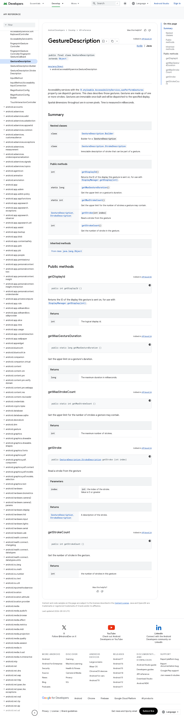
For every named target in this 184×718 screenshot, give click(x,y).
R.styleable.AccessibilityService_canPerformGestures (111, 89)
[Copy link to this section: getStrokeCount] (73, 532)
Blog (44, 682)
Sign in (177, 3)
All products (147, 698)
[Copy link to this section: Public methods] (76, 267)
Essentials (35, 3)
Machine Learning (74, 663)
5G (67, 682)
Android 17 (118, 659)
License (55, 711)
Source (45, 673)
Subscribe (148, 711)
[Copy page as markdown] (112, 41)
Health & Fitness (73, 668)
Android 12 (118, 682)
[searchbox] (19, 25)
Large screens (95, 662)
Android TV (94, 680)
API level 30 (147, 277)
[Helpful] (145, 30)
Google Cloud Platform (125, 698)
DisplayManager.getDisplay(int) (100, 180)
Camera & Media (73, 673)
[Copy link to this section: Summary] (66, 115)
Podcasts (46, 686)
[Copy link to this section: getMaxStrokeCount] (78, 392)
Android (46, 659)
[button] (19, 107)
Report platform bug (169, 659)
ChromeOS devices (98, 671)
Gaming (69, 659)
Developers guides (145, 669)
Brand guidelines (69, 711)
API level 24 (147, 39)
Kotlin (140, 46)
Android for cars (96, 675)
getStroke (87, 212)
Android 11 (118, 686)
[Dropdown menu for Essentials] (44, 3)
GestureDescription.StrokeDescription (104, 146)
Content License (122, 603)
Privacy (69, 677)
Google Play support (169, 670)
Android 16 (118, 663)
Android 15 (118, 668)
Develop (56, 3)
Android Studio (161, 3)
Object (62, 58)
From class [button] (66, 251)
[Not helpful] (149, 30)
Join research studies (170, 675)
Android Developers (56, 30)
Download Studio (144, 678)
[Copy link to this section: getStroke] (64, 448)
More (74, 3)
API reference (12, 14)
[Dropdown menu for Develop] (64, 3)
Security (46, 668)
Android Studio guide (146, 665)
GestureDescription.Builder (97, 133)
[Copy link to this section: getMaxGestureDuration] (84, 336)
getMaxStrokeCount (92, 200)
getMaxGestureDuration (94, 187)
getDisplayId (89, 171)
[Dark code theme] (150, 285)
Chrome (91, 698)
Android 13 (118, 677)
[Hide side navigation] (35, 713)
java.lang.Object (55, 66)
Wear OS (93, 666)
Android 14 (118, 673)
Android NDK (143, 683)
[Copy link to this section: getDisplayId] (68, 277)
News (44, 677)
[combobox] (105, 3)
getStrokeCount (90, 225)
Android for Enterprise (52, 663)
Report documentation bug (169, 664)
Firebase (105, 698)
